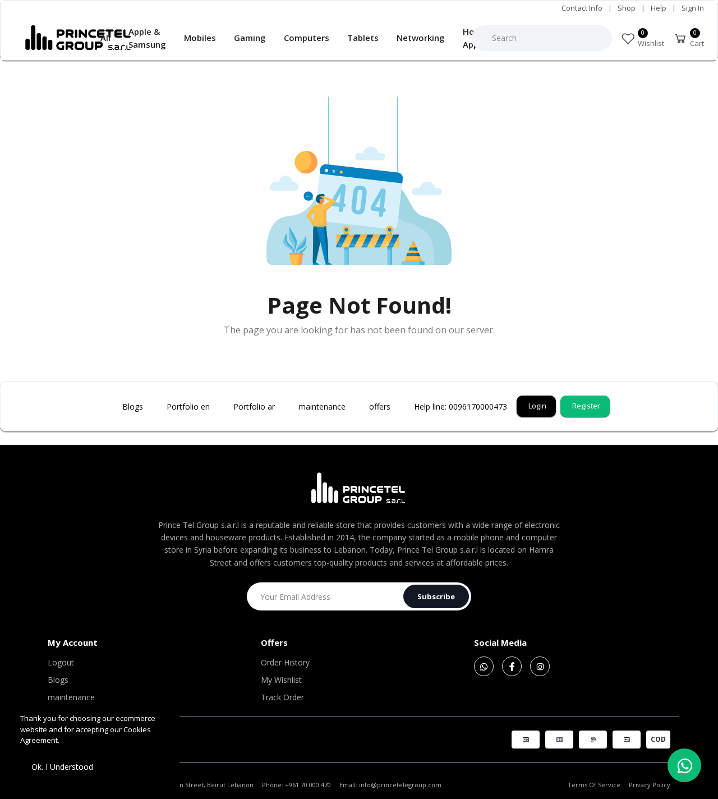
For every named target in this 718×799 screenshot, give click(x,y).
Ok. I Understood (62, 766)
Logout (61, 662)
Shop (627, 8)
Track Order (282, 697)
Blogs (58, 679)
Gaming (250, 37)
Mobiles (200, 37)
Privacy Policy (649, 784)
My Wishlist (281, 679)
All (105, 37)
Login (537, 406)
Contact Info (581, 8)
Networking (421, 37)
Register (586, 406)
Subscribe (436, 596)
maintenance (71, 697)
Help (658, 8)
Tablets (363, 37)
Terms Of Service (594, 784)
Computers (306, 37)
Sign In (693, 8)
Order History (285, 662)
